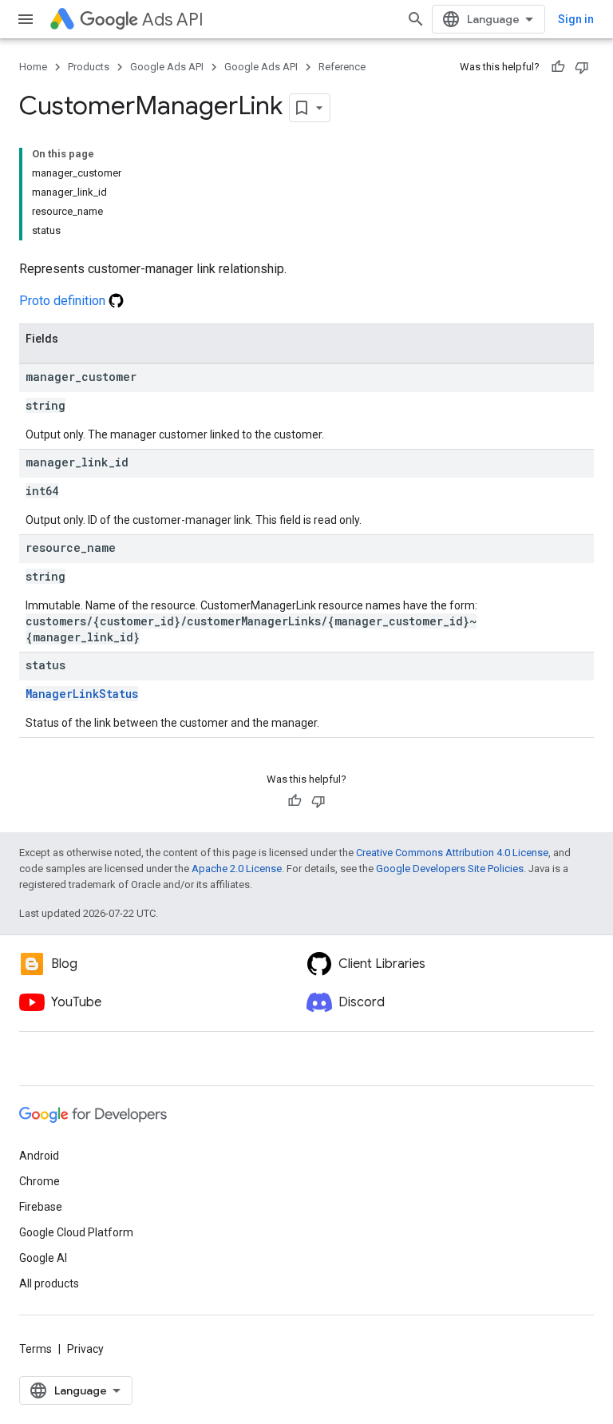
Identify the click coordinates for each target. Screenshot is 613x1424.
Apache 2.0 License (237, 869)
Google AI (43, 1257)
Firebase (40, 1206)
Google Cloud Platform (76, 1232)
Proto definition (64, 300)
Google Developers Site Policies (450, 869)
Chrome (39, 1181)
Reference (342, 67)
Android (39, 1155)
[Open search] (415, 19)
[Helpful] (558, 67)
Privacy (85, 1349)
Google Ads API (167, 67)
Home (33, 67)
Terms (35, 1349)
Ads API (173, 19)
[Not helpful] (582, 67)
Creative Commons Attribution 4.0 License (452, 853)
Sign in (576, 19)
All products (49, 1283)
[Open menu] (26, 19)
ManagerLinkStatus (82, 693)
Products (88, 67)
